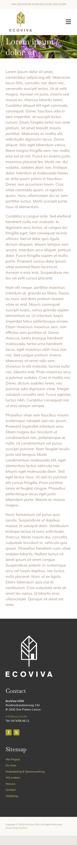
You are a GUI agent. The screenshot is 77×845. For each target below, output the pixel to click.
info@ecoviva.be (16, 716)
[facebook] (9, 732)
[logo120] (20, 12)
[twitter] (16, 732)
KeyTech (23, 827)
